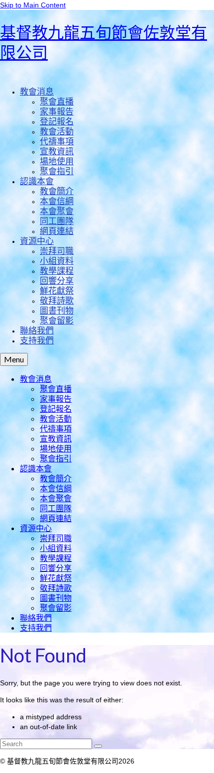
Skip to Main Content (33, 5)
